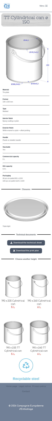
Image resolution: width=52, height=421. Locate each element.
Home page (11, 386)
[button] (26, 242)
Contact (26, 391)
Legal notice (25, 386)
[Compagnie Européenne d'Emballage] (6, 6)
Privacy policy (39, 386)
